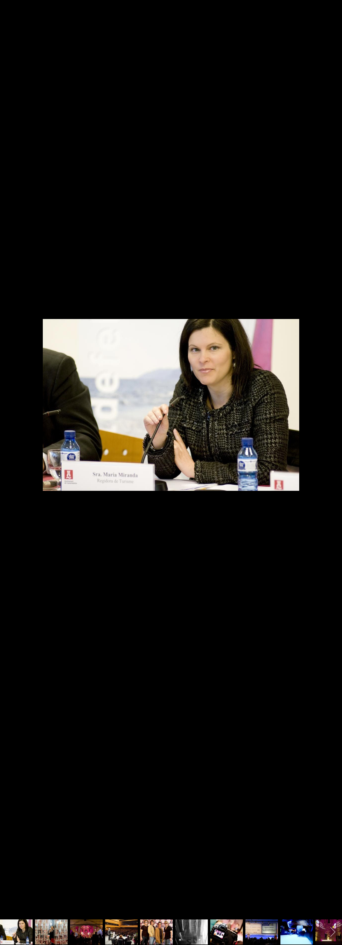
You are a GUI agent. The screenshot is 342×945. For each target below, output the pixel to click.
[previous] (9, 465)
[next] (333, 465)
